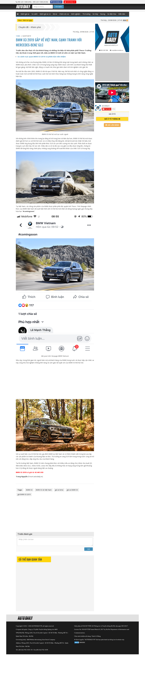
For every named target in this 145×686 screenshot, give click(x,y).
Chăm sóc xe (64, 14)
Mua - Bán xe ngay (25, 20)
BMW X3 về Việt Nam (44, 490)
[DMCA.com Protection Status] (80, 642)
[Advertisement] (55, 381)
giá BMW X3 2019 (24, 494)
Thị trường (86, 14)
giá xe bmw (59, 490)
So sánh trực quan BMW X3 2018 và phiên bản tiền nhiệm (42, 56)
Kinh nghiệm (75, 14)
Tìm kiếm (58, 7)
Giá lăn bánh (113, 125)
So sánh (34, 14)
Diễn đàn (121, 14)
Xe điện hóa (111, 14)
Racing (102, 14)
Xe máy (95, 14)
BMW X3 (29, 490)
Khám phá (36, 27)
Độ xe (55, 14)
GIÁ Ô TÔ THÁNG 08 (112, 119)
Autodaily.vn (56, 2)
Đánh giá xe (25, 14)
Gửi (88, 549)
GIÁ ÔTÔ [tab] (112, 114)
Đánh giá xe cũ (45, 14)
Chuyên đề (23, 27)
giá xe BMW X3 (72, 490)
